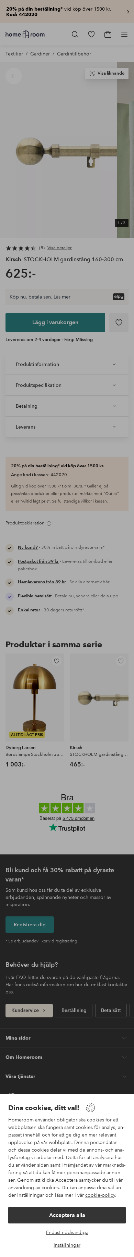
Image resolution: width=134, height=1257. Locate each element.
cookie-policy (100, 1195)
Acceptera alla (67, 1215)
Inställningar (67, 1245)
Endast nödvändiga (67, 1232)
